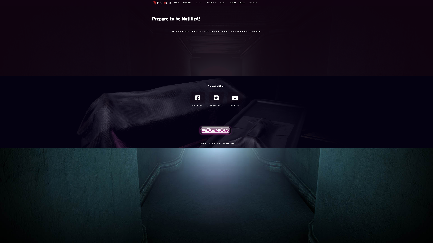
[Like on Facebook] (197, 98)
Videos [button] (177, 3)
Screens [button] (198, 3)
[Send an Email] (235, 98)
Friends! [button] (232, 3)
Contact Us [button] (253, 3)
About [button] (222, 3)
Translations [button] (211, 3)
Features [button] (187, 3)
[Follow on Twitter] (216, 98)
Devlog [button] (242, 3)
